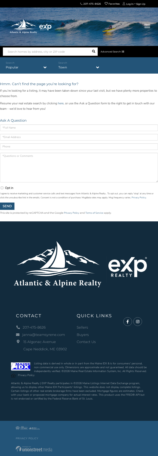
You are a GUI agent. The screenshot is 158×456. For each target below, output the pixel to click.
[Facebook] (128, 321)
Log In (130, 3)
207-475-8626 (92, 3)
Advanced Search (111, 51)
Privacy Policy (139, 197)
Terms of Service (94, 213)
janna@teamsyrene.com (43, 335)
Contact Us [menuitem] (86, 342)
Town (62, 67)
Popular (12, 67)
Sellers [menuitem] (82, 327)
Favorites (114, 3)
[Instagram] (138, 321)
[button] (93, 51)
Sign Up (140, 3)
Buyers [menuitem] (83, 335)
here (61, 103)
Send (7, 206)
